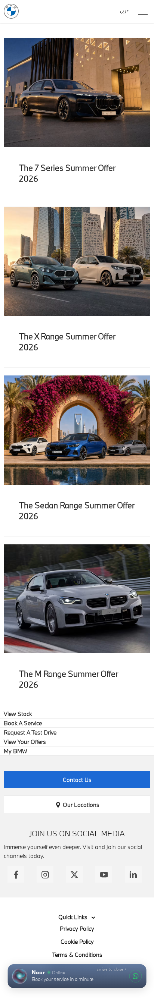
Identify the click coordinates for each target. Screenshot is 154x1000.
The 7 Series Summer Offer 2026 (67, 173)
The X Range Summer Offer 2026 (67, 341)
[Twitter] (74, 874)
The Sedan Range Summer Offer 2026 (76, 510)
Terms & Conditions (77, 954)
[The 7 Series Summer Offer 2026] (77, 92)
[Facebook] (15, 874)
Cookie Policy (77, 941)
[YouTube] (103, 874)
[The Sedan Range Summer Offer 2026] (77, 430)
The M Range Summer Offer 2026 (68, 679)
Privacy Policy (77, 928)
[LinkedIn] (133, 874)
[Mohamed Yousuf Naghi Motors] (11, 11)
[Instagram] (45, 874)
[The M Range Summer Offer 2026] (77, 599)
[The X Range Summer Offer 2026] (77, 261)
